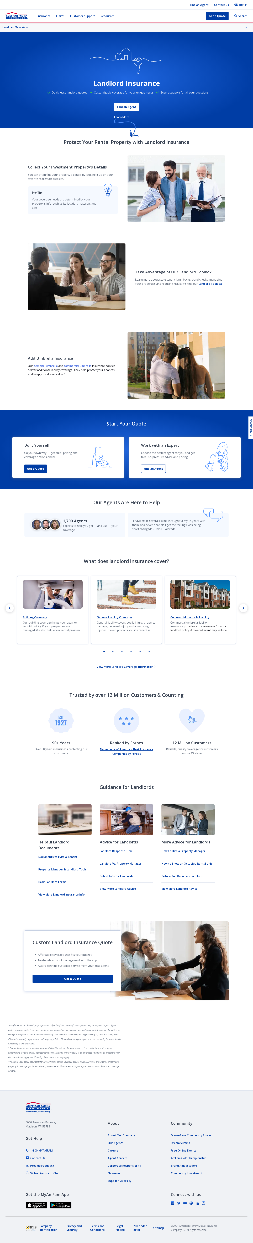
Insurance (44, 16)
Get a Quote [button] (217, 16)
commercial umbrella (77, 366)
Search (242, 16)
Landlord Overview (15, 27)
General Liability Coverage (114, 617)
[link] (39, 1150)
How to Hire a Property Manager (183, 851)
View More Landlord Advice (118, 889)
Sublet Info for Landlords (116, 876)
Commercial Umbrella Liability (189, 617)
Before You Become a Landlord (182, 876)
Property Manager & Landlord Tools (62, 869)
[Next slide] (243, 608)
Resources (107, 16)
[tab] (104, 651)
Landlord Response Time (116, 851)
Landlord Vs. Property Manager (120, 863)
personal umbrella (46, 366)
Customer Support (82, 16)
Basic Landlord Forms (52, 882)
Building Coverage (35, 617)
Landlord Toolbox (210, 284)
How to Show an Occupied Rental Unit (186, 863)
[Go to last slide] (10, 608)
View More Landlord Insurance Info (61, 894)
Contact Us (221, 5)
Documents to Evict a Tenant (57, 857)
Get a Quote (35, 469)
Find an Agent (199, 5)
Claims (60, 16)
